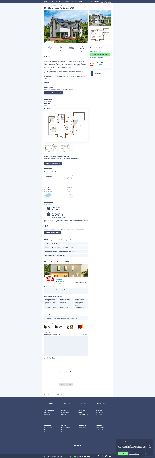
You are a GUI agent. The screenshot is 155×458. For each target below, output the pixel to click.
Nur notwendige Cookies (145, 453)
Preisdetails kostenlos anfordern (100, 54)
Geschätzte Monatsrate (56, 213)
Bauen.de (63, 449)
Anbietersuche (65, 1)
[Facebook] (98, 456)
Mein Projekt (81, 433)
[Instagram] (106, 456)
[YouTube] (110, 456)
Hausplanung (74, 1)
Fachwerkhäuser (64, 410)
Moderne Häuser (82, 410)
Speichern (107, 8)
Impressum (63, 433)
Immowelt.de (54, 449)
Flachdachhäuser (99, 410)
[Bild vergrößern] (86, 140)
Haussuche (58, 1)
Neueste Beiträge (101, 403)
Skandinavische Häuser (83, 414)
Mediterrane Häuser (82, 408)
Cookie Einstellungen (65, 427)
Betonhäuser (47, 414)
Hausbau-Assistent (95, 1)
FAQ (45, 429)
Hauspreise (67, 403)
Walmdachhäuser (99, 412)
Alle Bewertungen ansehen (82, 310)
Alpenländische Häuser (49, 410)
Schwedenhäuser (82, 412)
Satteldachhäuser (99, 408)
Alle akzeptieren (123, 453)
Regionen (83, 403)
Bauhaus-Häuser (47, 412)
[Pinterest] (102, 456)
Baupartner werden (100, 427)
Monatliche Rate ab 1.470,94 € (95, 51)
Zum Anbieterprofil (83, 261)
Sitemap (46, 431)
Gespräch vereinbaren (100, 429)
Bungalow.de (81, 449)
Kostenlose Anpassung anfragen (53, 163)
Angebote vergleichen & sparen (53, 232)
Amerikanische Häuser (49, 408)
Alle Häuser (85, 334)
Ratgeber (81, 1)
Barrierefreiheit (64, 429)
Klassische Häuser (65, 412)
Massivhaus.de (72, 449)
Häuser (49, 5)
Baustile (51, 403)
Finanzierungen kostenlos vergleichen (59, 217)
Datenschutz (64, 431)
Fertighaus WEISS (55, 5)
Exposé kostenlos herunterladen (54, 92)
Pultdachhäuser (99, 414)
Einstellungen (134, 453)
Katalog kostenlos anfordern (80, 282)
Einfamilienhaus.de (91, 449)
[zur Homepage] (45, 5)
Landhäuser (63, 414)
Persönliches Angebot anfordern (101, 75)
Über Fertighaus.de (48, 427)
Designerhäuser (64, 408)
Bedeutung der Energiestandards (50, 180)
